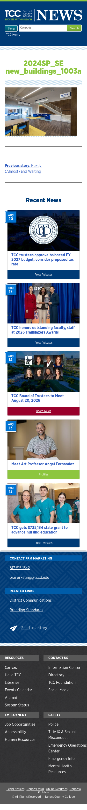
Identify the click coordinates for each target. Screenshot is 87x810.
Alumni (11, 697)
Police (53, 724)
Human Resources (20, 739)
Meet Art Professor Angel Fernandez (42, 464)
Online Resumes (56, 789)
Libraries (12, 682)
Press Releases (43, 275)
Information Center (64, 667)
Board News (43, 411)
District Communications (31, 600)
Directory (56, 675)
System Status (17, 705)
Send (25, 628)
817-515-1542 (20, 567)
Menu (11, 29)
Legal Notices (15, 789)
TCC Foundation (62, 682)
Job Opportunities (20, 724)
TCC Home (13, 35)
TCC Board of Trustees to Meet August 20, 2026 (37, 398)
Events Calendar (18, 689)
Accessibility (15, 731)
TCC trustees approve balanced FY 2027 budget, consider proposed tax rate (42, 259)
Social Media (58, 689)
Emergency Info (61, 758)
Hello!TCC (13, 675)
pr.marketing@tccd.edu (29, 577)
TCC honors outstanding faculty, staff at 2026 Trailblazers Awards (43, 330)
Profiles (43, 474)
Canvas (11, 667)
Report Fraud (35, 789)
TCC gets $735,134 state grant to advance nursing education (39, 530)
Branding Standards (26, 609)
